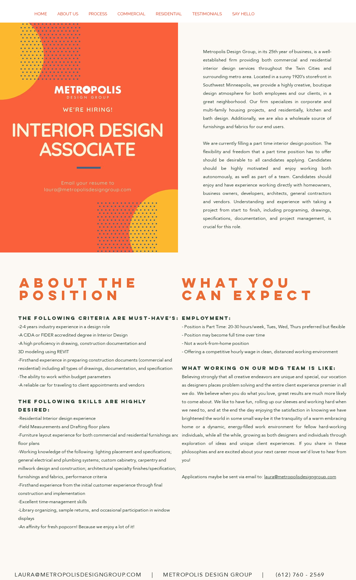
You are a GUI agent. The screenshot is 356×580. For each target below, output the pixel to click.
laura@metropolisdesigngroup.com (300, 476)
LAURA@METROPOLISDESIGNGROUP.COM (78, 574)
